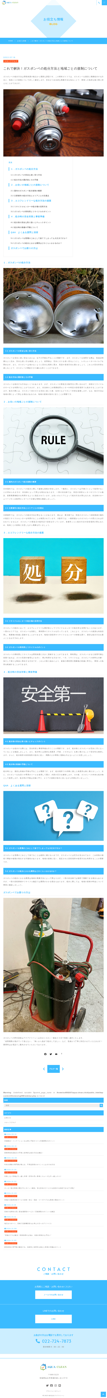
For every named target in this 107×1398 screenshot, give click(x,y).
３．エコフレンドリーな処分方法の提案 (31, 201)
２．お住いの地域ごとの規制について (30, 185)
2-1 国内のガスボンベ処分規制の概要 (26, 191)
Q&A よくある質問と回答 (24, 232)
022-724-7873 (56, 1341)
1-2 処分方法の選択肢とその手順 (24, 180)
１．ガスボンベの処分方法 (24, 169)
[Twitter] (50, 1055)
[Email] (56, 1055)
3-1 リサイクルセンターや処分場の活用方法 (29, 206)
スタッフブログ (10, 61)
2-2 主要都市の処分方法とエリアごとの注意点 (30, 196)
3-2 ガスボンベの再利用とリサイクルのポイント (31, 211)
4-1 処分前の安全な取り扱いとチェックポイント (31, 222)
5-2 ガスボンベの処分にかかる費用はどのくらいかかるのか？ (36, 243)
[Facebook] (45, 1055)
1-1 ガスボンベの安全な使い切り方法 (26, 175)
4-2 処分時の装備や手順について (24, 227)
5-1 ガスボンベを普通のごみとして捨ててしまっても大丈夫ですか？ (39, 238)
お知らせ (7, 1118)
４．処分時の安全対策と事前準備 (28, 216)
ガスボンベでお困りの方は (24, 248)
